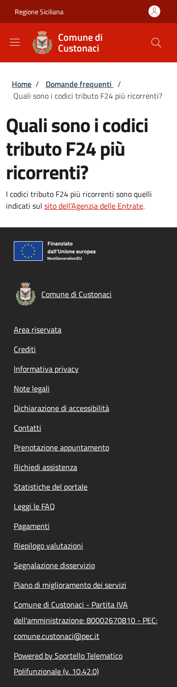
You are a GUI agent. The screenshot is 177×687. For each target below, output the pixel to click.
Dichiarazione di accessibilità (61, 408)
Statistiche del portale (51, 487)
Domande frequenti (80, 84)
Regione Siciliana (39, 11)
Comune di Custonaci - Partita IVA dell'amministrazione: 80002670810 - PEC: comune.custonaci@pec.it (85, 620)
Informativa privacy (46, 369)
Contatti (27, 428)
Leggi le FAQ (34, 506)
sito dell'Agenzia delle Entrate (93, 206)
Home (21, 84)
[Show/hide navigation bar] (15, 42)
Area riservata (37, 329)
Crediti (25, 349)
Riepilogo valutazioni (48, 545)
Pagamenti (32, 526)
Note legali (32, 388)
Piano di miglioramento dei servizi (70, 585)
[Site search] (156, 43)
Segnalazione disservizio (54, 565)
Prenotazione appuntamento (61, 447)
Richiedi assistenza (45, 467)
